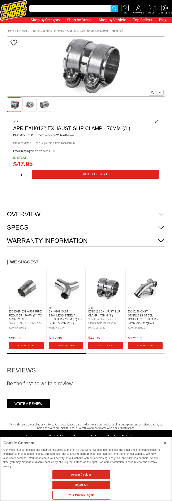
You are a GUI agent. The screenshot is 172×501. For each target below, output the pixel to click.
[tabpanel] (26, 310)
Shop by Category (45, 20)
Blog (163, 20)
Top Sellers (142, 20)
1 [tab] (46, 353)
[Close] (165, 443)
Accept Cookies (81, 474)
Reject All (81, 484)
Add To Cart (95, 174)
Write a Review (28, 403)
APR (15, 121)
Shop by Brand (79, 20)
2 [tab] (125, 353)
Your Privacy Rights (81, 495)
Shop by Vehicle (112, 20)
